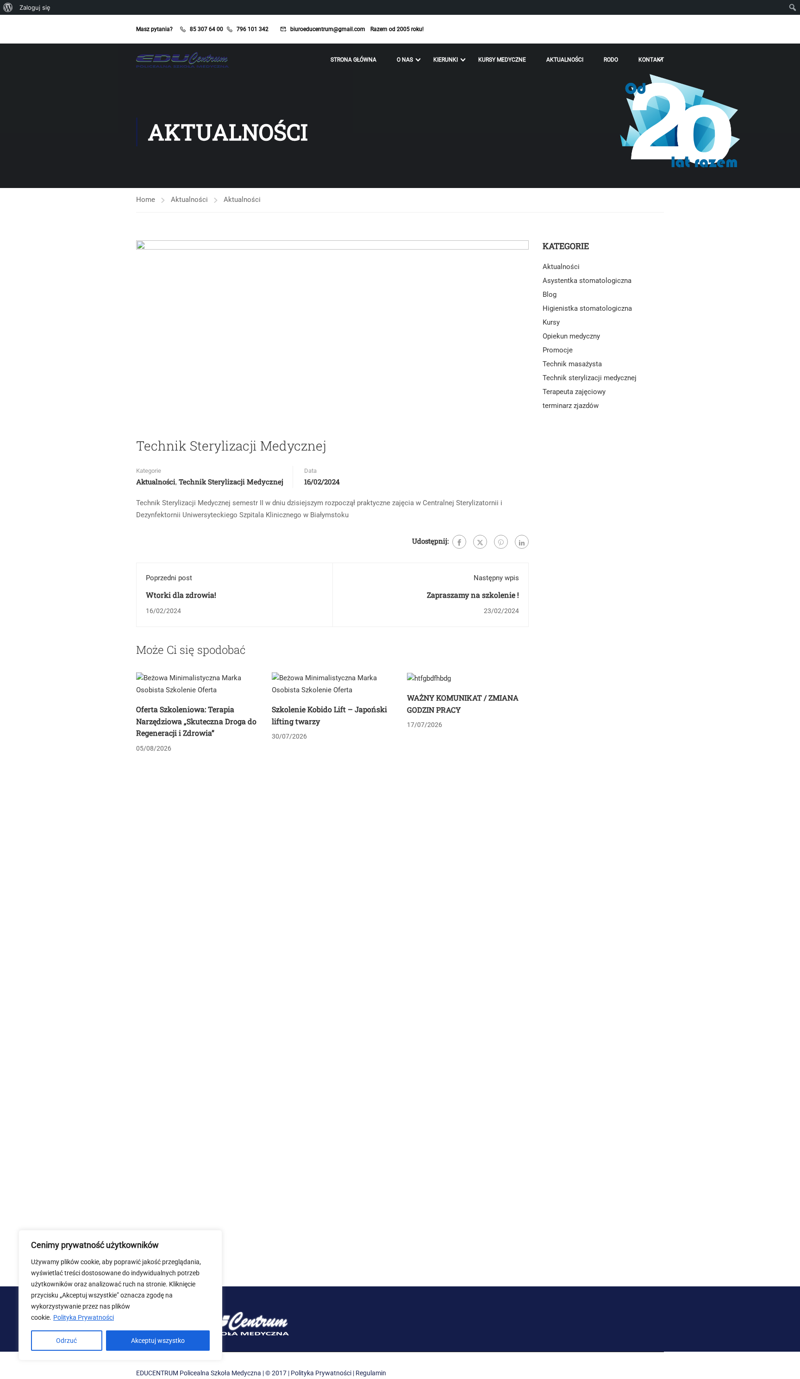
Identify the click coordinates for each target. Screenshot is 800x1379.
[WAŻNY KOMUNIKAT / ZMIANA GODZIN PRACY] (429, 678)
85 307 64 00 (206, 29)
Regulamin (371, 1373)
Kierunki (445, 59)
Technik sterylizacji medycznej (231, 481)
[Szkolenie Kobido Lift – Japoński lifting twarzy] (333, 684)
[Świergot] (480, 542)
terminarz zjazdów (571, 405)
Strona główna (353, 59)
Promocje (558, 350)
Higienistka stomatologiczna (587, 308)
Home (145, 199)
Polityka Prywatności (83, 1317)
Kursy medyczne (502, 59)
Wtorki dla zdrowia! (181, 595)
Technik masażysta (572, 364)
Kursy (551, 322)
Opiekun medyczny (571, 336)
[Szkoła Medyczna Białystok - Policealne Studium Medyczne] (182, 60)
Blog (549, 294)
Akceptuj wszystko (158, 1340)
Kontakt (651, 59)
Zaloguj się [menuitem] (34, 7)
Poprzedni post (169, 578)
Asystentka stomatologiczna (587, 280)
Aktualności (564, 59)
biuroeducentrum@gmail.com (327, 29)
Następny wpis (496, 578)
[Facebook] (459, 542)
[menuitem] (8, 7)
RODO (611, 59)
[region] (120, 1295)
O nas (405, 59)
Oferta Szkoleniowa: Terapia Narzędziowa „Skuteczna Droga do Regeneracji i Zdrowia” (196, 721)
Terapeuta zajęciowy (574, 392)
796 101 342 (253, 29)
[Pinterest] (501, 542)
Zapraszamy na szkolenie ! (473, 595)
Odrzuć (66, 1340)
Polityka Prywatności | (322, 1373)
